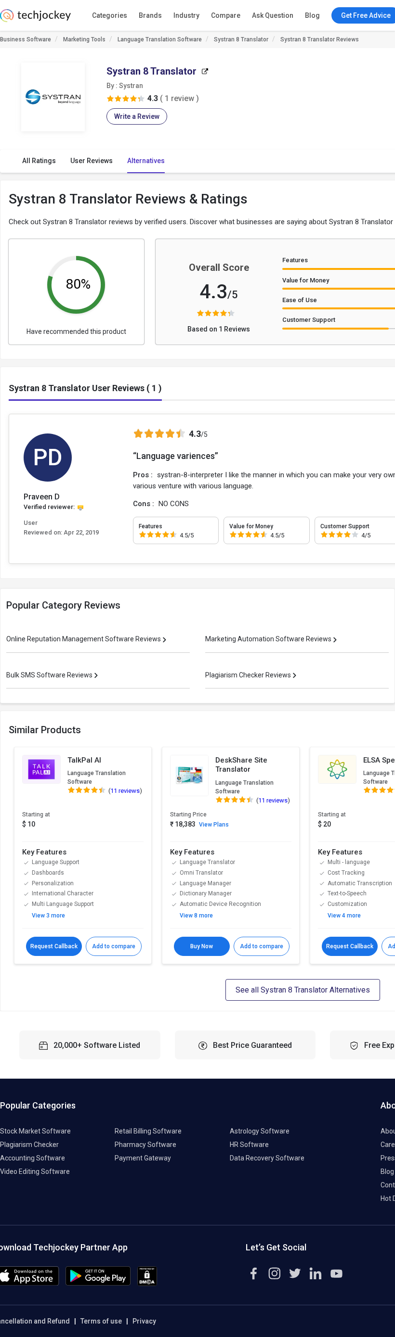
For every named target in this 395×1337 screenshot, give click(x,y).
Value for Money (305, 280)
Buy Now (201, 946)
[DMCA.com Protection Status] (147, 1283)
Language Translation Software (160, 39)
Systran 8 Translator (241, 39)
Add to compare (113, 946)
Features (295, 260)
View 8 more (196, 915)
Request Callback (54, 946)
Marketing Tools (84, 39)
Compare (225, 15)
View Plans (214, 824)
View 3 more (48, 915)
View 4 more (344, 915)
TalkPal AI (84, 760)
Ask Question (272, 15)
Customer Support (308, 319)
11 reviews (125, 790)
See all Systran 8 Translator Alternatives (303, 989)
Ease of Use (299, 300)
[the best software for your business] (35, 19)
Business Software (25, 39)
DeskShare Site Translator (241, 765)
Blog (312, 15)
